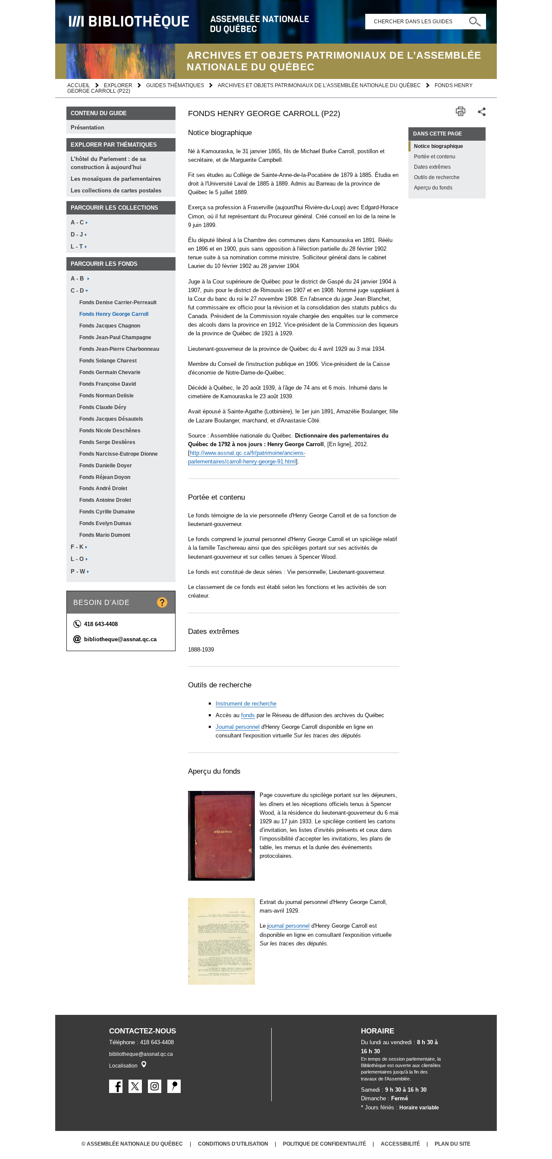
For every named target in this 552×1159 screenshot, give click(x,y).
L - (77, 247)
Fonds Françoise (107, 384)
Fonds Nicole (110, 431)
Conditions (233, 1143)
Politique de (324, 1143)
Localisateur (143, 1064)
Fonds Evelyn (105, 523)
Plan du (452, 1143)
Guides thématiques (175, 85)
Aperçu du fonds (433, 188)
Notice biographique (438, 146)
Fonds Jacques (109, 326)
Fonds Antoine (105, 500)
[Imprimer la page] (460, 112)
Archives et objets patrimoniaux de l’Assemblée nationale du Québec (319, 85)
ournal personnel (289, 926)
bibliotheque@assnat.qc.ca (120, 639)
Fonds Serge (107, 442)
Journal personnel (238, 727)
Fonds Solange (108, 361)
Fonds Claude (102, 407)
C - (77, 291)
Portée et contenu (434, 157)
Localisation (123, 1066)
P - (78, 572)
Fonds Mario (104, 535)
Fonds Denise (118, 302)
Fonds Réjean (104, 477)
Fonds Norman (106, 396)
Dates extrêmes (432, 167)
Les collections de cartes (116, 191)
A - (77, 223)
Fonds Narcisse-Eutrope (118, 454)
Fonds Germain (110, 372)
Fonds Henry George (113, 314)
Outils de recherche (437, 177)
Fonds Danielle (105, 466)
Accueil (78, 85)
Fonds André (103, 488)
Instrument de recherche (246, 703)
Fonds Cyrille (107, 512)
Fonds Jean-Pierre (119, 349)
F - (77, 547)
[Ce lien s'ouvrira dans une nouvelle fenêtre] (115, 1086)
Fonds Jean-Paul (115, 337)
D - (77, 235)
